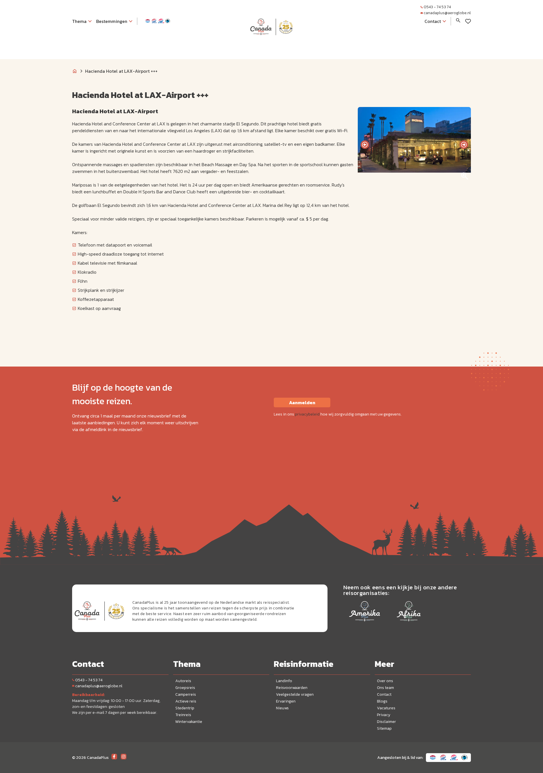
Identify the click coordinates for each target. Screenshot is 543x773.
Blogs (382, 701)
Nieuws (282, 708)
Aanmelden (302, 402)
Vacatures (386, 708)
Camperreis (185, 694)
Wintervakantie (188, 722)
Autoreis (183, 681)
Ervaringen (286, 701)
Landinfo (284, 681)
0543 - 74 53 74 (437, 7)
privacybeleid (307, 414)
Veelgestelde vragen (295, 694)
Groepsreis (185, 688)
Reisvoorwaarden (291, 688)
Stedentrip (184, 708)
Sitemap (384, 728)
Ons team (385, 688)
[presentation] (365, 144)
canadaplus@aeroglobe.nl (447, 13)
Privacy (383, 715)
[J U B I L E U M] (271, 46)
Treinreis (183, 715)
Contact (384, 694)
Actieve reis (185, 701)
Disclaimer (386, 722)
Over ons (385, 681)
